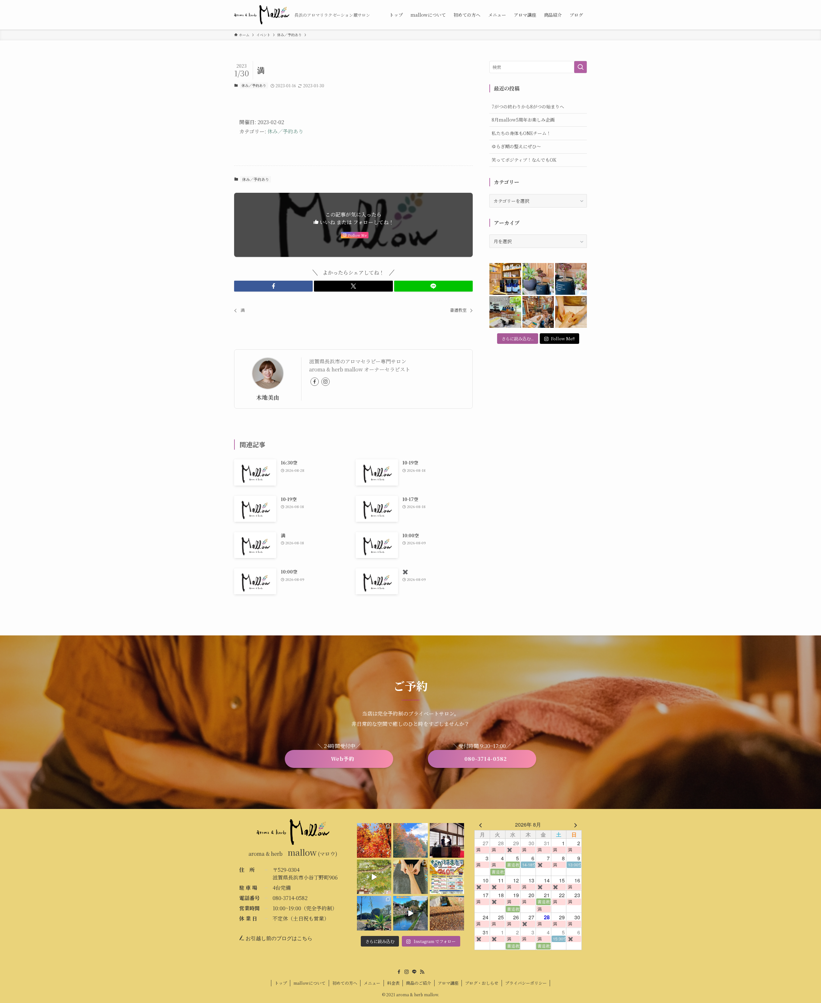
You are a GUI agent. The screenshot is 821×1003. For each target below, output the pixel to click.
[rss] (422, 972)
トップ (281, 983)
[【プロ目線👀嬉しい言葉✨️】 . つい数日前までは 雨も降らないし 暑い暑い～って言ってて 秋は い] (571, 279)
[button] (273, 286)
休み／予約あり (253, 85)
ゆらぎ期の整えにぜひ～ (516, 146)
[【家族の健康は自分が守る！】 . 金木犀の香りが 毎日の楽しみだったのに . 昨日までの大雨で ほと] (447, 913)
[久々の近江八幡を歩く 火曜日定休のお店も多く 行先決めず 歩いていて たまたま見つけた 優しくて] (410, 913)
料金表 (393, 983)
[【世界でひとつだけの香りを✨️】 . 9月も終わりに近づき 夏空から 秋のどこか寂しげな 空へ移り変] (505, 279)
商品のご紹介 (418, 983)
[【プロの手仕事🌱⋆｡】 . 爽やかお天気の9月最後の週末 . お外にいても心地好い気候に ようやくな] (538, 279)
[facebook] (314, 382)
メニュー (372, 983)
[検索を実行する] (580, 67)
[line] (414, 972)
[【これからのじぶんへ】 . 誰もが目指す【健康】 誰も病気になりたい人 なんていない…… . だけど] (538, 312)
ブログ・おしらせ (481, 983)
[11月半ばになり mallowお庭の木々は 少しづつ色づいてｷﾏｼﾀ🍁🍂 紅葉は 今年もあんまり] (374, 877)
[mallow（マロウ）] (261, 14)
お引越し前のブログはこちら (278, 938)
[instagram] (325, 382)
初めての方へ (344, 983)
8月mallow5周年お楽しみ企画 (523, 119)
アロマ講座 (448, 983)
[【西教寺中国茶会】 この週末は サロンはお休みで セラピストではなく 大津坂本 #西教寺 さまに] (447, 840)
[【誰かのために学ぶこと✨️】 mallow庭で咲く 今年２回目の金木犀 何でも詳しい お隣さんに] (410, 877)
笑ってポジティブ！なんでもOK (524, 160)
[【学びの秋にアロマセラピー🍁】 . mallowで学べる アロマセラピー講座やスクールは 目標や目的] (505, 312)
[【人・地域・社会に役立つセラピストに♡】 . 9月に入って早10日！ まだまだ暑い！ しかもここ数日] (571, 312)
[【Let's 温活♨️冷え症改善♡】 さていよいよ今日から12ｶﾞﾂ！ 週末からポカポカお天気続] (374, 840)
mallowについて (309, 983)
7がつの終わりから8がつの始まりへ (528, 106)
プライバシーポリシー (526, 983)
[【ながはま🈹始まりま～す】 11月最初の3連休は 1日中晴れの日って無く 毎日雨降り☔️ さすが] (447, 877)
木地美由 (267, 397)
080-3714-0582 (290, 898)
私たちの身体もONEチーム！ (521, 133)
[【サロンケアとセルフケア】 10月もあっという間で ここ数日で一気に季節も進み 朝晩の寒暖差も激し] (374, 913)
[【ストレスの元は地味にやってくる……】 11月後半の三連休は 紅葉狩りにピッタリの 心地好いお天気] (410, 840)
